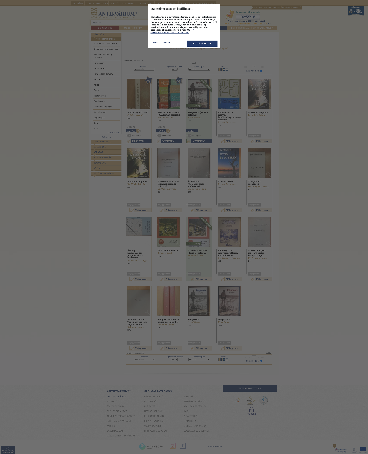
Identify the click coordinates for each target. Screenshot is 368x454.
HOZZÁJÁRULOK (202, 43)
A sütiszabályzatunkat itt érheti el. (172, 31)
